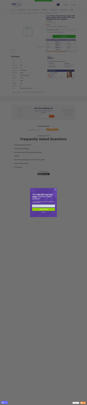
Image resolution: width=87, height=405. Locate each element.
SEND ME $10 (43, 209)
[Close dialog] (56, 189)
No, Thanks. (43, 212)
